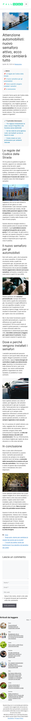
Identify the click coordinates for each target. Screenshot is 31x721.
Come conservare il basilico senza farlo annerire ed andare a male (16, 686)
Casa (6, 535)
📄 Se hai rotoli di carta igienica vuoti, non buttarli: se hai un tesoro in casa (15, 133)
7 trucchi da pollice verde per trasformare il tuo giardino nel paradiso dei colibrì (15, 545)
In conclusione (11, 89)
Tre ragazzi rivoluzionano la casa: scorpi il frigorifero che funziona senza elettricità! (15, 665)
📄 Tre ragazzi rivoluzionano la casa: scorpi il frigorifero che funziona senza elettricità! (14, 126)
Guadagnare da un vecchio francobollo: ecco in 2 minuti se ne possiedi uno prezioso (15, 636)
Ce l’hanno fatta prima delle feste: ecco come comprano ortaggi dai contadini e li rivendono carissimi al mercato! (15, 676)
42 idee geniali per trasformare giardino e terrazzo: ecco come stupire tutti (14, 655)
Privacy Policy (19, 718)
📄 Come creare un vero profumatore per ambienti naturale (13, 140)
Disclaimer (11, 718)
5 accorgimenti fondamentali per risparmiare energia (14, 626)
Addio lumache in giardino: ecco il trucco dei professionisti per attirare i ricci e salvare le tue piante (16, 697)
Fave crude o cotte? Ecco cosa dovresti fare (15, 645)
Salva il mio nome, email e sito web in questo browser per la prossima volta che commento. (16, 598)
